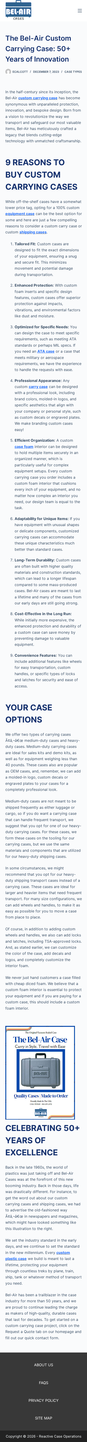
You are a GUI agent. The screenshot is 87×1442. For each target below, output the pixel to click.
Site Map (43, 1418)
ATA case (46, 351)
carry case (38, 386)
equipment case (20, 213)
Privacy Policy (44, 1400)
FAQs (43, 1382)
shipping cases (33, 232)
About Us (43, 1364)
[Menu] (80, 11)
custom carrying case (38, 98)
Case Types (73, 71)
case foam (24, 446)
